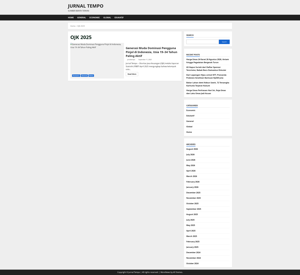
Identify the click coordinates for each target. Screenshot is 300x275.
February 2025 (192, 241)
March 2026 (191, 176)
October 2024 (192, 263)
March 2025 (191, 236)
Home (71, 17)
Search (190, 35)
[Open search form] (231, 17)
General (81, 17)
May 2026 (190, 165)
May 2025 (190, 225)
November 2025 (193, 198)
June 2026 (190, 160)
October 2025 (192, 203)
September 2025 (193, 209)
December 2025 (193, 192)
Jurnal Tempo (85, 6)
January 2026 (192, 187)
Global (107, 17)
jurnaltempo (131, 60)
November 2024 (193, 258)
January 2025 (192, 247)
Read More (133, 74)
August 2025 (192, 214)
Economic (94, 17)
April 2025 (190, 230)
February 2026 (192, 181)
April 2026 (190, 170)
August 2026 (192, 149)
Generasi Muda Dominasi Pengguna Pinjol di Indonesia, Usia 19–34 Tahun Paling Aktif (97, 61)
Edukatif (119, 17)
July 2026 (190, 154)
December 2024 (193, 252)
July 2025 (190, 220)
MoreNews (165, 272)
